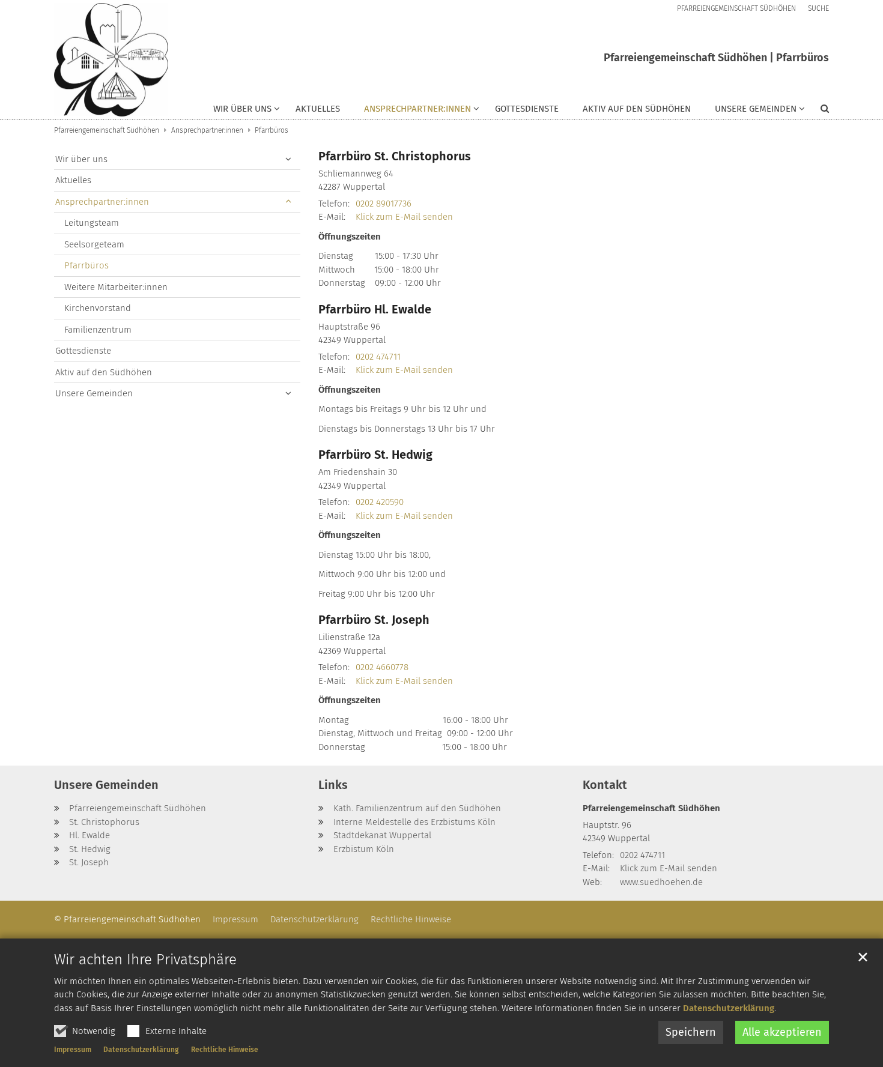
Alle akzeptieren (782, 1032)
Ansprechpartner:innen (207, 130)
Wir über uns (81, 159)
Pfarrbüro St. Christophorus (394, 156)
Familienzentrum (98, 329)
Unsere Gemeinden (94, 393)
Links (333, 785)
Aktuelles (318, 108)
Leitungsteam (91, 222)
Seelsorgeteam (94, 244)
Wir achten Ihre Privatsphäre (145, 959)
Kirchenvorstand (97, 308)
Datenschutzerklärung (728, 1008)
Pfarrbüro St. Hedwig (375, 454)
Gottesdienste (527, 108)
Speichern (691, 1032)
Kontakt (605, 785)
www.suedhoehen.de (661, 882)
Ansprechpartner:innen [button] (417, 108)
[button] (246, 111)
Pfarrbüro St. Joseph (373, 619)
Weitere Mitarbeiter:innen (116, 287)
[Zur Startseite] (111, 59)
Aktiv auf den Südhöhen (637, 108)
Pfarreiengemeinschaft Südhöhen (106, 130)
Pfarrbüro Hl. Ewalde (374, 309)
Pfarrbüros (271, 130)
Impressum (72, 1049)
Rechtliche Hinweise (224, 1049)
